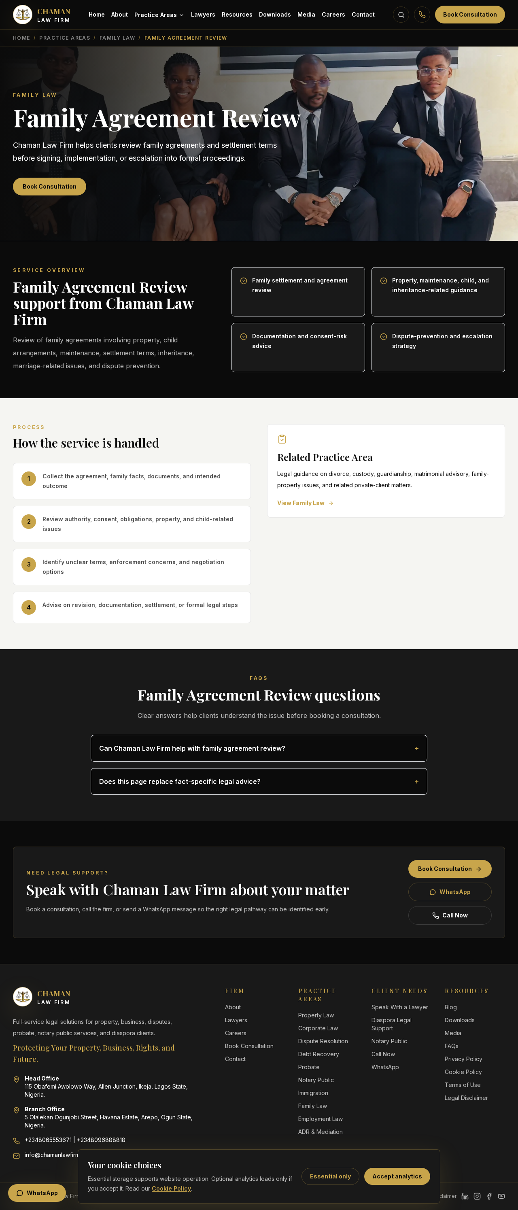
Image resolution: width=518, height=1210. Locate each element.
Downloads (275, 14)
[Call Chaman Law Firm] (422, 14)
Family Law (117, 38)
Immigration (313, 1092)
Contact (363, 14)
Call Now (455, 915)
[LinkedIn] (465, 1196)
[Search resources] (401, 14)
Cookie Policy (171, 1188)
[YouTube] (501, 1196)
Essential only (330, 1176)
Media (306, 14)
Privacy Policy (463, 1058)
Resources (237, 14)
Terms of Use (463, 1084)
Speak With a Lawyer (400, 1007)
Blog (451, 1007)
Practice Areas (155, 14)
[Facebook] (489, 1196)
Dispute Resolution (323, 1041)
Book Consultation (470, 14)
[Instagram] (477, 1196)
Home (97, 14)
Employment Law (320, 1118)
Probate (309, 1067)
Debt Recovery (318, 1054)
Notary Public (316, 1079)
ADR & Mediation (320, 1131)
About (119, 14)
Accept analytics (397, 1176)
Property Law (316, 1015)
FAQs (452, 1045)
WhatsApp (455, 891)
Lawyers (203, 14)
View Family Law (301, 502)
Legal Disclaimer (466, 1097)
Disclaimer (443, 1196)
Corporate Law (318, 1028)
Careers (333, 14)
